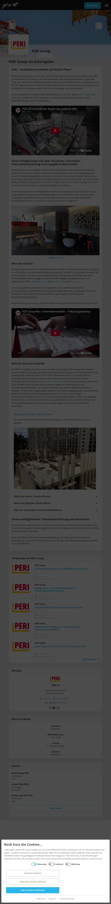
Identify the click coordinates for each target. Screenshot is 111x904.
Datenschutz (41, 899)
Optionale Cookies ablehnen (32, 882)
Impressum (52, 899)
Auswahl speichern (33, 873)
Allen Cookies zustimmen (33, 890)
